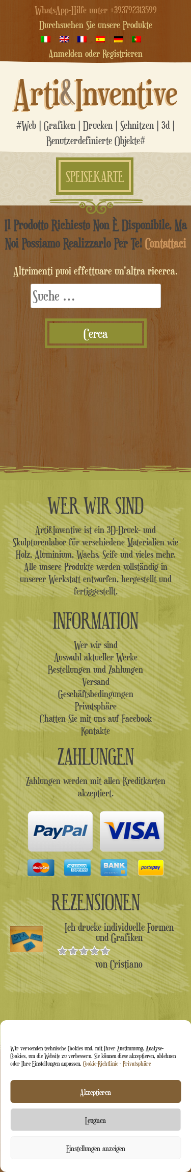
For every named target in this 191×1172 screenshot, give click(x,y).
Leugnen (95, 1119)
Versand (96, 681)
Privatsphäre (137, 1063)
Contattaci (165, 243)
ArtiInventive (95, 92)
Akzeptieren (95, 1091)
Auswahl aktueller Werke (96, 656)
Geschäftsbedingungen (95, 693)
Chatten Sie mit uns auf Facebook (96, 718)
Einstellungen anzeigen (95, 1148)
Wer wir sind (96, 644)
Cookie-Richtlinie (100, 1063)
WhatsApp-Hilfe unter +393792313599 (96, 9)
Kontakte (95, 730)
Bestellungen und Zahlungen (95, 669)
